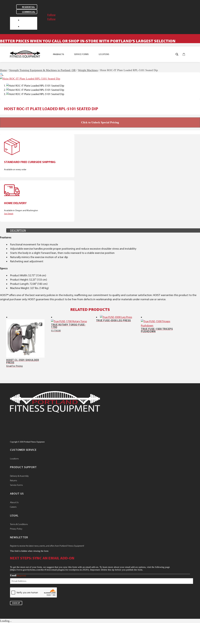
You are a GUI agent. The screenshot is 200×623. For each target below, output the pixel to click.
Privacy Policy (16, 528)
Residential (28, 7)
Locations (14, 458)
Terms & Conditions (19, 524)
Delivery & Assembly (19, 476)
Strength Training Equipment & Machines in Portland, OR (42, 70)
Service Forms (16, 485)
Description (18, 230)
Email (18, 575)
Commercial (28, 12)
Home (3, 70)
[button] (1, 74)
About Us (14, 502)
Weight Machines (88, 70)
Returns (13, 480)
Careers (13, 506)
